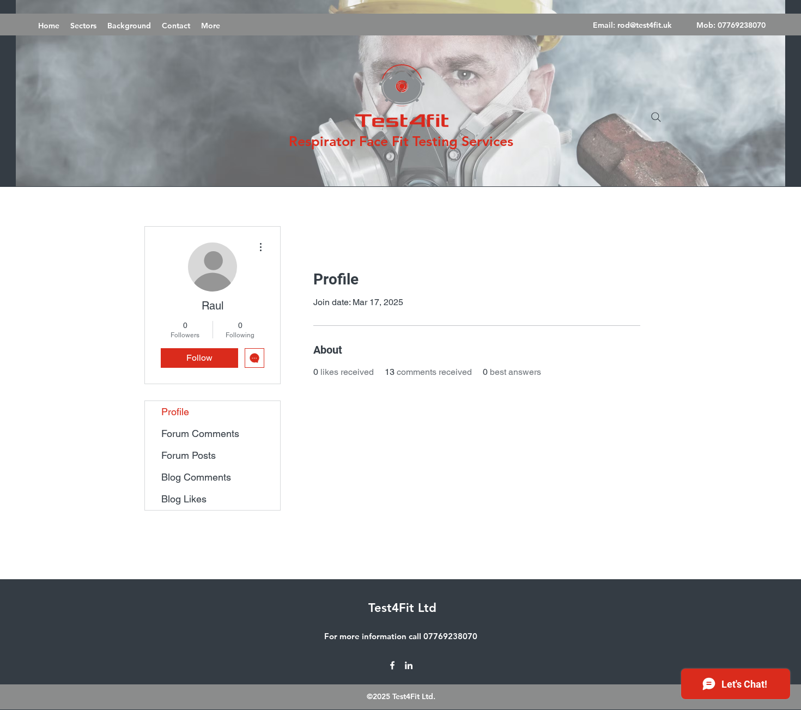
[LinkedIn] (408, 665)
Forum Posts (188, 455)
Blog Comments (196, 477)
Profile (175, 411)
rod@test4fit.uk (644, 25)
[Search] (656, 117)
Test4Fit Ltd (402, 607)
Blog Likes (184, 499)
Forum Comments (200, 433)
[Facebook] (392, 665)
